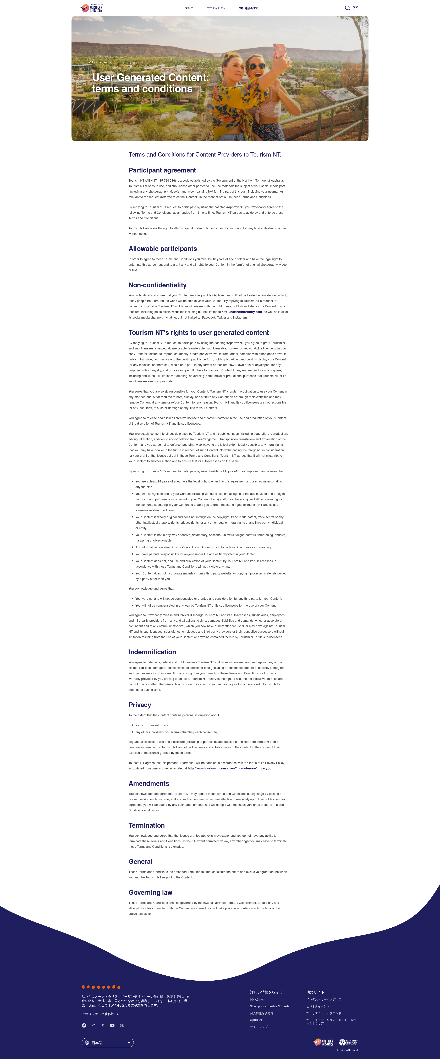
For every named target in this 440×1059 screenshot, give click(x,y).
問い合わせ (257, 999)
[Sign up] (355, 8)
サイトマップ (259, 1027)
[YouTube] (112, 1025)
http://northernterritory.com (242, 311)
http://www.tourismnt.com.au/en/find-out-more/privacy (227, 768)
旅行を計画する (248, 8)
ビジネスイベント (318, 1006)
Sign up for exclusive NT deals (269, 1006)
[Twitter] (103, 1025)
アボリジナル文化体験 (98, 1013)
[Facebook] (84, 1025)
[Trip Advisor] (122, 1025)
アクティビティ (216, 8)
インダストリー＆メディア (323, 999)
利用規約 (256, 1020)
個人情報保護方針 (261, 1013)
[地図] (91, 8)
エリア (189, 8)
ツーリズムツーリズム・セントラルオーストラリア (331, 1021)
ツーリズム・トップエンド (323, 1013)
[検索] (348, 8)
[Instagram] (93, 1025)
